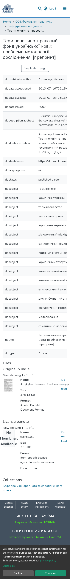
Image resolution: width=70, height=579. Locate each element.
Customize (9, 566)
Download (64, 384)
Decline (18, 573)
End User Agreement (41, 505)
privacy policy (48, 560)
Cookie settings (8, 505)
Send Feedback (60, 505)
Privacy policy (24, 505)
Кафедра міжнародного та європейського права (26, 26)
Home (7, 22)
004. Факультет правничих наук (34, 22)
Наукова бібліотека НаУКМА (35, 522)
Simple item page (35, 68)
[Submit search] (39, 8)
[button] (45, 8)
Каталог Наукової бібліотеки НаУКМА (35, 537)
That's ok (50, 573)
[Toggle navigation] (65, 8)
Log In (53, 9)
